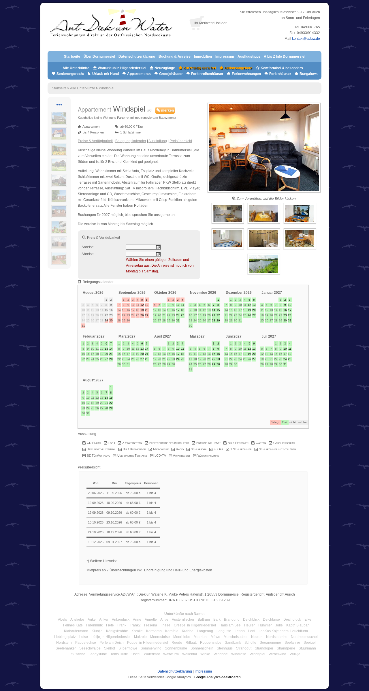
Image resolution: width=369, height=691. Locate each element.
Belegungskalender (130, 141)
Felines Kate (73, 625)
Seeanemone (270, 643)
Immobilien (203, 56)
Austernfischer (183, 619)
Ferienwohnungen (246, 74)
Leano (240, 631)
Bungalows (308, 74)
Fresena (150, 625)
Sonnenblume (176, 648)
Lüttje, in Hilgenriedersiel (111, 637)
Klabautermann (76, 631)
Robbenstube (210, 643)
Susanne (78, 654)
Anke (92, 619)
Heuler (249, 625)
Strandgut (243, 648)
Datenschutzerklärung (136, 56)
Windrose (238, 654)
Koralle (137, 631)
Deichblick (251, 619)
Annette (151, 619)
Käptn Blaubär (297, 625)
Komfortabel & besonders (281, 68)
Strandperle (286, 648)
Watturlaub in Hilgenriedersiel (121, 68)
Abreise (88, 254)
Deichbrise (271, 619)
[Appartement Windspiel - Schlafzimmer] (228, 249)
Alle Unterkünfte (76, 68)
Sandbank (233, 643)
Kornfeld (171, 631)
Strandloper (264, 648)
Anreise (88, 247)
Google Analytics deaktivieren (217, 677)
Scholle (250, 643)
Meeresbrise (160, 637)
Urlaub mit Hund (105, 74)
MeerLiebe (181, 637)
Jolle (279, 625)
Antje (164, 619)
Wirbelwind (277, 654)
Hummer (265, 625)
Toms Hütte (119, 654)
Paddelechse (85, 643)
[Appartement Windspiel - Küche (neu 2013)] (228, 224)
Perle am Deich (111, 643)
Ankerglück (120, 619)
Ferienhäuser (279, 74)
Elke (307, 619)
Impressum (224, 56)
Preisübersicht (181, 141)
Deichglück (292, 619)
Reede (177, 643)
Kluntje (97, 631)
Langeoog (205, 631)
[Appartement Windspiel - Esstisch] (264, 224)
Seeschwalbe (90, 648)
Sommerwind (151, 648)
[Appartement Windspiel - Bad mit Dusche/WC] (264, 249)
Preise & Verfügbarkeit (95, 141)
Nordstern (64, 643)
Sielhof (109, 648)
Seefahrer (292, 643)
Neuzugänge (165, 68)
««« (59, 105)
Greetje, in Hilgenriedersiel (195, 625)
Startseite (72, 56)
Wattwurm (171, 654)
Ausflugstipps (249, 56)
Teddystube (98, 654)
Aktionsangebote (237, 68)
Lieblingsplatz (65, 637)
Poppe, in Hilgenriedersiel (147, 643)
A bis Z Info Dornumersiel (284, 56)
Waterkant (152, 654)
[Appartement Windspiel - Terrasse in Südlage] (299, 249)
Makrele (140, 637)
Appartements (139, 74)
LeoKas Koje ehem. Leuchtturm (283, 631)
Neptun (257, 637)
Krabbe (187, 631)
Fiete (110, 625)
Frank (121, 625)
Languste (223, 631)
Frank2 (135, 625)
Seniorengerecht (70, 74)
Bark (217, 619)
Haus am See (230, 625)
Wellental (189, 654)
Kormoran (154, 631)
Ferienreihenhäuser (207, 74)
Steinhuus (225, 648)
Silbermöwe (127, 648)
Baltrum (204, 619)
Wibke (205, 654)
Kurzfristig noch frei (199, 68)
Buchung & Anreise (175, 56)
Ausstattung (157, 141)
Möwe (215, 637)
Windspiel (106, 88)
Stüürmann (307, 648)
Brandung (232, 619)
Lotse (83, 637)
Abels (62, 619)
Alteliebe (77, 619)
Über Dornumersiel (99, 56)
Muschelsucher (236, 637)
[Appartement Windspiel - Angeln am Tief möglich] (263, 275)
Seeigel (310, 643)
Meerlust (200, 637)
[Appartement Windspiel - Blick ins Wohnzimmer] (264, 193)
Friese (165, 625)
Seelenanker (66, 648)
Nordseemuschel (304, 637)
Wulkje (295, 654)
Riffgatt (191, 643)
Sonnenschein (202, 648)
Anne (137, 619)
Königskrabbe (117, 631)
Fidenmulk (94, 625)
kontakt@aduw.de (306, 39)
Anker (103, 619)
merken (167, 110)
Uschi (135, 654)
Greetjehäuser (171, 74)
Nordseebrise (276, 637)
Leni (251, 631)
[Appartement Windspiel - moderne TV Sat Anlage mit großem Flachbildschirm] (299, 224)
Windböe (221, 654)
